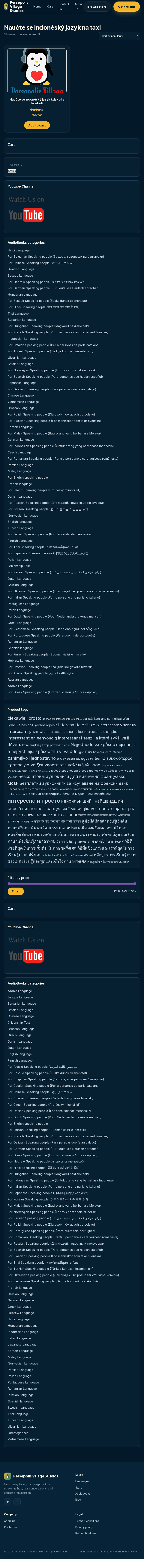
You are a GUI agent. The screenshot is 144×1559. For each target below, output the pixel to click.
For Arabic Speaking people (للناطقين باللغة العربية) (43, 673)
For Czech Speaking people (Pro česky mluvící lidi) (44, 490)
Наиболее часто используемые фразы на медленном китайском (50, 789)
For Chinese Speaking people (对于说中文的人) (41, 263)
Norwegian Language (23, 515)
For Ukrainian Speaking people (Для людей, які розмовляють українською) (63, 591)
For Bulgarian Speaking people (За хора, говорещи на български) (56, 256)
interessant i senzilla (78, 738)
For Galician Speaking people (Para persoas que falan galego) (52, 389)
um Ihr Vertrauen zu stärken (105, 752)
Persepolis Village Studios (16, 6)
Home (37, 6)
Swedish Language (21, 269)
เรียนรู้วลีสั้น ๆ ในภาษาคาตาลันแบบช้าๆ (108, 861)
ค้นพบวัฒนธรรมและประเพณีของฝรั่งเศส (68, 827)
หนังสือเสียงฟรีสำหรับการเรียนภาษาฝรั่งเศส (68, 855)
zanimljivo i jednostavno (32, 758)
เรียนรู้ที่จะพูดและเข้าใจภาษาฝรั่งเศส (54, 861)
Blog (78, 1499)
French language (20, 484)
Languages (82, 1481)
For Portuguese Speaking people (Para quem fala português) (51, 635)
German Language (21, 439)
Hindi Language (19, 250)
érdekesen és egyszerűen (79, 758)
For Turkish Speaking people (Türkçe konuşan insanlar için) (50, 351)
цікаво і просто (98, 808)
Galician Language (21, 585)
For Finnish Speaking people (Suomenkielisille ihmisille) (47, 654)
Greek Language (19, 623)
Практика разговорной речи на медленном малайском (68, 794)
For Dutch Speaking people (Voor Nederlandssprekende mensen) (54, 616)
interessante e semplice (65, 732)
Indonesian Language (23, 339)
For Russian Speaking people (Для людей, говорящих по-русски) (56, 503)
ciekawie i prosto (24, 718)
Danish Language (20, 496)
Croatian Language (21, 408)
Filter (16, 891)
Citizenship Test (19, 566)
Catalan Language (20, 364)
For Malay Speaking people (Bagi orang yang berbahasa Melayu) (54, 433)
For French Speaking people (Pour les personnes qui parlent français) (58, 332)
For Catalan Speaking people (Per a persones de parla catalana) (54, 345)
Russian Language (21, 679)
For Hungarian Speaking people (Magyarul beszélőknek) (48, 326)
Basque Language (20, 275)
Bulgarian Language (22, 320)
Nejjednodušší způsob (93, 744)
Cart (50, 6)
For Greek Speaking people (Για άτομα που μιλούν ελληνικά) (53, 692)
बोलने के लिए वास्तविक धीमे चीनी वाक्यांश (57, 821)
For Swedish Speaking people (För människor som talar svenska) (54, 421)
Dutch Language (19, 578)
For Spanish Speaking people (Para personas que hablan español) (55, 376)
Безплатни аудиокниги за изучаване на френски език (74, 783)
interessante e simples (101, 732)
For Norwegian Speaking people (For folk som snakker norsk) (52, 370)
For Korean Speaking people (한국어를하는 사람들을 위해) (49, 509)
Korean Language (20, 427)
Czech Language (20, 452)
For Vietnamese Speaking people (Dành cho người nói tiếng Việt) (54, 629)
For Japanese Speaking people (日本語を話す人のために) (48, 553)
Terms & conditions (87, 1521)
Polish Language (19, 560)
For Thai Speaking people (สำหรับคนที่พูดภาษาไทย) (44, 547)
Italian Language (19, 610)
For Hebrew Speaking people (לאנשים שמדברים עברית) (46, 282)
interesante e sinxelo (78, 724)
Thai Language (18, 313)
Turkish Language (20, 528)
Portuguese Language (23, 604)
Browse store (96, 6)
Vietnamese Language (23, 402)
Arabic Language (20, 686)
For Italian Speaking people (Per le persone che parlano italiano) (54, 597)
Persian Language (20, 465)
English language (20, 522)
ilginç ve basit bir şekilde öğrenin (32, 725)
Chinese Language (21, 395)
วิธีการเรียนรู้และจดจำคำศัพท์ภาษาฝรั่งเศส (90, 841)
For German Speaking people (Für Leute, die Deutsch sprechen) (54, 288)
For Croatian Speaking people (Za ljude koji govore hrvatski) (50, 667)
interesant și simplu (27, 731)
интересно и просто (34, 800)
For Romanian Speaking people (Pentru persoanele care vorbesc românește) (63, 458)
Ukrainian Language (22, 357)
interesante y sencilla (118, 725)
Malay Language (19, 471)
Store (78, 1487)
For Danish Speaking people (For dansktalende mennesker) (50, 534)
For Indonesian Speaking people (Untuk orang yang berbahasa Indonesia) (61, 446)
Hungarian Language (23, 294)
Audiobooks (82, 1493)
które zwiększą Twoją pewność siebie (46, 745)
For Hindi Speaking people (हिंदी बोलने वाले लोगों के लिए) (44, 307)
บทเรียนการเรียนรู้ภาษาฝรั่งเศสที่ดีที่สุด (86, 834)
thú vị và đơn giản (69, 751)
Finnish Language (20, 541)
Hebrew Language (21, 660)
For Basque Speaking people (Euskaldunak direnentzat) (47, 301)
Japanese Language (22, 383)
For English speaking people (28, 477)
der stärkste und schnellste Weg (106, 718)
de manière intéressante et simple (62, 718)
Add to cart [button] (37, 125)
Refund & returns (85, 1533)
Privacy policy (84, 1527)
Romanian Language (22, 641)
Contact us (10, 1527)
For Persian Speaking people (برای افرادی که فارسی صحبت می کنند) (54, 572)
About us (9, 1521)
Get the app (126, 6)
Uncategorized (18, 1433)
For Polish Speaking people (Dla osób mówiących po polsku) (51, 414)
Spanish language (20, 648)
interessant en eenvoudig (32, 738)
